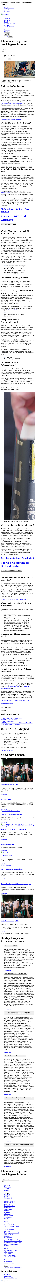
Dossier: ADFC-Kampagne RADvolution (13, 829)
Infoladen (7, 1212)
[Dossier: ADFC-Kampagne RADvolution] (17, 826)
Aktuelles (7, 18)
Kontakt (6, 1245)
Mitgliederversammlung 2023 (9, 921)
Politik (6, 22)
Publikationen (8, 1237)
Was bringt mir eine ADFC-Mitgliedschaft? (16, 973)
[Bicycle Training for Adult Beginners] (6, 865)
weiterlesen (7, 970)
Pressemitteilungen (9, 1261)
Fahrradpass (6, 199)
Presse (6, 31)
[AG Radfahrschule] (4, 852)
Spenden (6, 9)
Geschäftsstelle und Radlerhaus (13, 1241)
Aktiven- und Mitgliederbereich (13, 1267)
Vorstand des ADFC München (13, 1239)
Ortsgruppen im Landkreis (11, 1233)
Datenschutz (7, 1276)
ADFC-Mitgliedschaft (10, 1250)
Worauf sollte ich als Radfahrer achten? (15, 1056)
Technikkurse (8, 1209)
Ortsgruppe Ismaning (7, 844)
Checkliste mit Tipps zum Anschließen (11, 103)
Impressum (7, 1274)
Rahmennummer (5, 192)
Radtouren (7, 1190)
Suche (6, 36)
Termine (6, 1188)
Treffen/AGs (7, 1217)
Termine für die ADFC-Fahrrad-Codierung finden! (15, 599)
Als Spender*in (8, 1252)
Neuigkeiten (7, 1187)
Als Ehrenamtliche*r (10, 1253)
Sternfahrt (7, 25)
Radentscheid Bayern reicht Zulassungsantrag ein (16, 884)
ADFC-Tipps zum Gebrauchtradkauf (11, 724)
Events (6, 1218)
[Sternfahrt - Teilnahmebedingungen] (10, 811)
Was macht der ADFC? (11, 946)
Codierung (7, 1204)
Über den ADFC (9, 1231)
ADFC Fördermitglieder (11, 1244)
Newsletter (7, 11)
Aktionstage (7, 1214)
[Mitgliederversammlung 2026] (17, 781)
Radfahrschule (8, 1207)
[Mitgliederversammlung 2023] (17, 917)
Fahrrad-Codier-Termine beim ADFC (11, 718)
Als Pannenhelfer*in (10, 1256)
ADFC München (9, 26)
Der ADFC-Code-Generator (9, 719)
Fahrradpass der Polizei (7, 721)
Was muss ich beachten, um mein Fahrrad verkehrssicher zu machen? (19, 1013)
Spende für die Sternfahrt (11, 1225)
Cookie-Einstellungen (10, 1278)
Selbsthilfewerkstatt (9, 1206)
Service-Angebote (9, 23)
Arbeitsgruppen (8, 1234)
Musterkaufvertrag (13, 686)
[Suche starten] (3, 51)
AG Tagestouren (6, 799)
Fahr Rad (7, 20)
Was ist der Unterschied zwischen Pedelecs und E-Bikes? (19, 1098)
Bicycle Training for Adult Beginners (12, 869)
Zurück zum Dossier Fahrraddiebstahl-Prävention (15, 700)
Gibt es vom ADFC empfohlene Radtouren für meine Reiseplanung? (19, 1145)
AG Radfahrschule (6, 856)
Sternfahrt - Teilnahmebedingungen (12, 814)
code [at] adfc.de (12, 309)
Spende (6, 1223)
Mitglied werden (9, 8)
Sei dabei (7, 30)
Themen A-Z (8, 1198)
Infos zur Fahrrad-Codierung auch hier (12, 119)
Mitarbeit (6, 1236)
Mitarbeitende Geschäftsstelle (12, 1242)
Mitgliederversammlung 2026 (9, 784)
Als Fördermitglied (9, 1255)
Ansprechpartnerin (9, 1263)
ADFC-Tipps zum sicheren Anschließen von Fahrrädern (16, 723)
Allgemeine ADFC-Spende (12, 1226)
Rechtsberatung (8, 1215)
